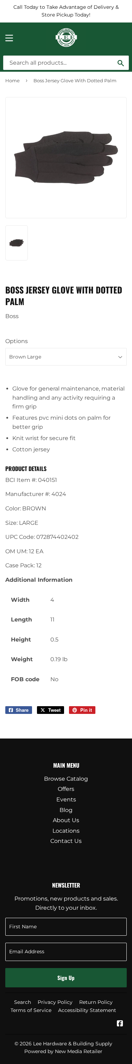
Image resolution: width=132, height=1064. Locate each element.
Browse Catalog (66, 778)
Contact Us (66, 841)
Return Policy (96, 1002)
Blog (66, 810)
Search (22, 1002)
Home (12, 80)
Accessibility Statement (87, 1010)
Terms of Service (31, 1010)
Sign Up (66, 977)
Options (16, 341)
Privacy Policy (55, 1002)
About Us (66, 820)
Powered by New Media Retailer (63, 1051)
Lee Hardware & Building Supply (72, 1043)
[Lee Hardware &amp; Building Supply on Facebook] (120, 1024)
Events (66, 799)
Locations (66, 830)
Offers (66, 789)
